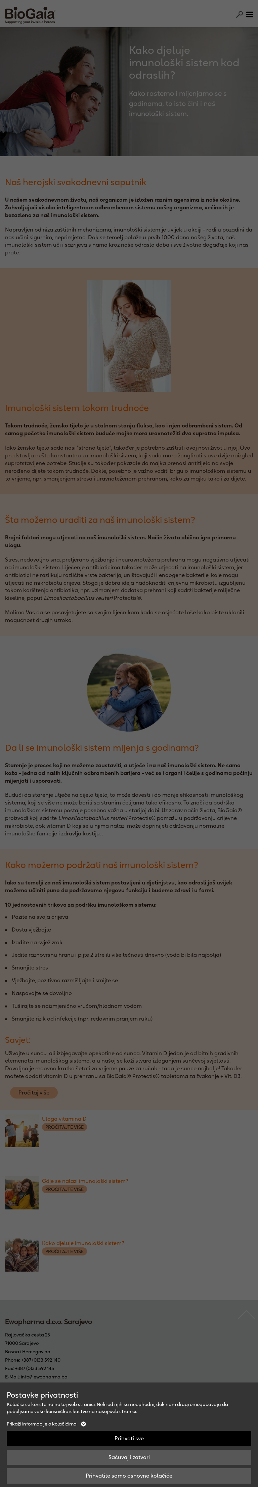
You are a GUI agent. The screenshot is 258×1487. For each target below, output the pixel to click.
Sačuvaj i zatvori (129, 1457)
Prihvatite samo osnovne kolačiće (129, 1475)
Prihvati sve (129, 1438)
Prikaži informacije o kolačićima (42, 1424)
